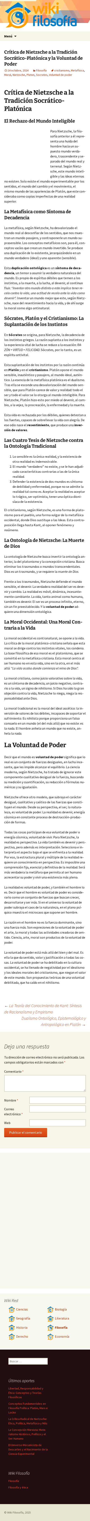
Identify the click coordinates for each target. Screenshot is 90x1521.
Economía (62, 1336)
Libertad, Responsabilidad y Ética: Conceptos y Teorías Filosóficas (25, 1393)
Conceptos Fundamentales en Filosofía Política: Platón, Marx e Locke (28, 1408)
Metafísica (77, 70)
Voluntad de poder (60, 75)
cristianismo (61, 70)
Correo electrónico (13, 1111)
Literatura (62, 1318)
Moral (7, 75)
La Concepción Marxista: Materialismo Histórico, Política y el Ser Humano (27, 1434)
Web (7, 1123)
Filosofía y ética (18, 1487)
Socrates (42, 75)
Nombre (11, 1100)
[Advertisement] (27, 151)
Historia (21, 1328)
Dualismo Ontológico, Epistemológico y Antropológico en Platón (54, 1021)
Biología (61, 1309)
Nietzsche (19, 75)
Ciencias (22, 1309)
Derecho (22, 1336)
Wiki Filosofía (15, 1512)
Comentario (14, 1071)
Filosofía (41, 70)
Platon (31, 75)
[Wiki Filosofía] (45, 16)
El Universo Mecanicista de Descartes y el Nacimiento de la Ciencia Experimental (28, 1449)
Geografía (23, 1318)
